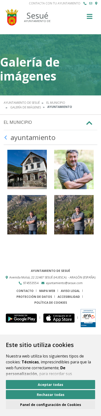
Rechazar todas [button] (50, 394)
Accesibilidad (69, 297)
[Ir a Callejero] (96, 3)
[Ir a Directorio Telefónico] (84, 3)
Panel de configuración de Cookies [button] (50, 404)
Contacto (25, 291)
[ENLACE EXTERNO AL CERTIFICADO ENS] (88, 318)
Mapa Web (47, 291)
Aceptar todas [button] (50, 384)
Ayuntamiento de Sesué (22, 103)
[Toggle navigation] (89, 18)
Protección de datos (34, 297)
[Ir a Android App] (22, 318)
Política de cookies (50, 302)
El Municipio (55, 103)
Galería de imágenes (25, 107)
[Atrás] (6, 137)
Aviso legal (70, 291)
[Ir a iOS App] (60, 318)
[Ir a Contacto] (90, 3)
